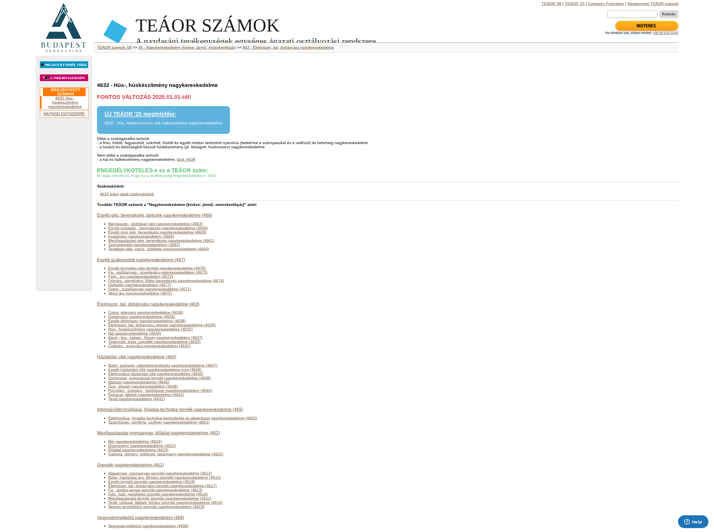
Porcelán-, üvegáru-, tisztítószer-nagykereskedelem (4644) (160, 390)
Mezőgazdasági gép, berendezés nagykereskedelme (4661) (161, 241)
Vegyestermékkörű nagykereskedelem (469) (140, 517)
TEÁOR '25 (575, 4)
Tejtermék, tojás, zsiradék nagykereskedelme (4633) (154, 342)
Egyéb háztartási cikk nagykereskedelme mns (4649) (155, 370)
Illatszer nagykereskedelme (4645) (138, 382)
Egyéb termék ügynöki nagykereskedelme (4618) (151, 482)
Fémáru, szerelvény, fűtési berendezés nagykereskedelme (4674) (166, 281)
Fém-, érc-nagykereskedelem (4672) (140, 276)
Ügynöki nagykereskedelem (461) (130, 464)
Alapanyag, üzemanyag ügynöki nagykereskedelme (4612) (160, 473)
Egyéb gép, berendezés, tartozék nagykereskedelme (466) (154, 215)
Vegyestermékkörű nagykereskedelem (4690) (148, 526)
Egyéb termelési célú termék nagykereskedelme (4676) (157, 268)
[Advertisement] (63, 206)
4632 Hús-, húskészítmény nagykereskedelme (65, 102)
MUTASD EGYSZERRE (64, 114)
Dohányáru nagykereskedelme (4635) (141, 317)
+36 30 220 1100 (665, 33)
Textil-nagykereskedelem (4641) (136, 399)
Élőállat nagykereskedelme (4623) (138, 450)
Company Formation (606, 4)
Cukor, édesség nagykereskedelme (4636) (145, 312)
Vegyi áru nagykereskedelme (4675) (140, 293)
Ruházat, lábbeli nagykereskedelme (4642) (146, 395)
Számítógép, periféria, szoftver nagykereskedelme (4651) (159, 422)
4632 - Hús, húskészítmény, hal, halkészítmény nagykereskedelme (163, 123)
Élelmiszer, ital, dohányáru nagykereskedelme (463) (148, 304)
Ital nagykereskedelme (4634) (134, 333)
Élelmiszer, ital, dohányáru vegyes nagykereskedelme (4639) (162, 325)
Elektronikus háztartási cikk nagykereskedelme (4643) (155, 374)
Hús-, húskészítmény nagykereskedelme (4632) (150, 329)
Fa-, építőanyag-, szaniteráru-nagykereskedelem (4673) (158, 272)
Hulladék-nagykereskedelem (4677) (139, 285)
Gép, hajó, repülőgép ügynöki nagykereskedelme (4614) (158, 494)
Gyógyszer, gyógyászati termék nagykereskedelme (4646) (159, 378)
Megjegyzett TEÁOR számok (653, 4)
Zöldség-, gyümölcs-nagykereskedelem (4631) (149, 346)
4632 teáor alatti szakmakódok (127, 194)
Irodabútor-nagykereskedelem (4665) (141, 236)
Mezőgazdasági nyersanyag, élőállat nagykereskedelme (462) (158, 432)
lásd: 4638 (186, 159)
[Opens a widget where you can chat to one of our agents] (693, 522)
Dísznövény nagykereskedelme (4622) (142, 446)
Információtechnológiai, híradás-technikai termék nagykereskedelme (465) (170, 409)
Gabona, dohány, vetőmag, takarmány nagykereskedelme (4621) (165, 454)
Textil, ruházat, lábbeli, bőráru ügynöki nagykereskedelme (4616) (165, 503)
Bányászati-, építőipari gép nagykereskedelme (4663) (155, 224)
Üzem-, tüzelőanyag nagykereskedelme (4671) (149, 289)
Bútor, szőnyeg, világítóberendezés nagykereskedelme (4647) (163, 365)
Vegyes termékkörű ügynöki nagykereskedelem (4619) (156, 507)
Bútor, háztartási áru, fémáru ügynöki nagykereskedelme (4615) (164, 477)
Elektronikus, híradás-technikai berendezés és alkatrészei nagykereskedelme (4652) (182, 418)
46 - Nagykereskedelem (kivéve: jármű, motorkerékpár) (187, 47)
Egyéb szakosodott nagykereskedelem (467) (141, 259)
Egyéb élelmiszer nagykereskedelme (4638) (147, 321)
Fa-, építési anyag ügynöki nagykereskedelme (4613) (155, 490)
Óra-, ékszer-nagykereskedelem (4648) (143, 386)
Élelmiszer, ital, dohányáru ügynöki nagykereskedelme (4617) (162, 486)
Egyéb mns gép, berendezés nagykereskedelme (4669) (157, 232)
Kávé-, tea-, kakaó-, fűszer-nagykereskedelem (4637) (155, 338)
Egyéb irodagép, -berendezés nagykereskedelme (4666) (158, 228)
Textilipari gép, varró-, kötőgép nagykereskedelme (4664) (158, 249)
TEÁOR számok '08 (114, 47)
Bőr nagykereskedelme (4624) (135, 441)
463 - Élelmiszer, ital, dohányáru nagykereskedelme (288, 47)
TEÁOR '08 (551, 4)
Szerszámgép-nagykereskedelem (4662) (144, 245)
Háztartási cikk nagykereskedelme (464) (136, 356)
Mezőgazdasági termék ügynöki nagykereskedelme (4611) (159, 498)
